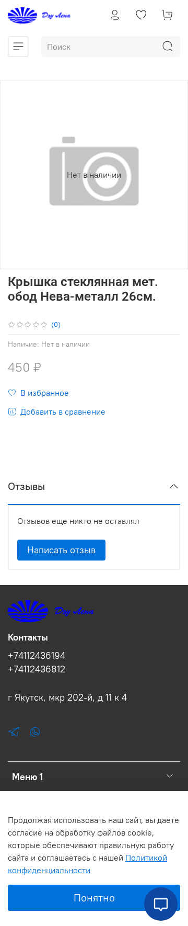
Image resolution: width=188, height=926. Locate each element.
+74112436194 (36, 655)
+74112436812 (36, 669)
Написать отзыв (61, 550)
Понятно (94, 897)
